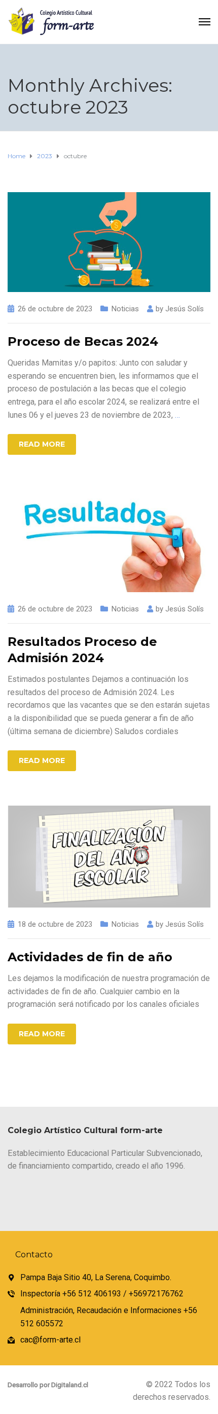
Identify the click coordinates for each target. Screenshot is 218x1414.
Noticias (125, 308)
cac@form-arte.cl (50, 1340)
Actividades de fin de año (90, 957)
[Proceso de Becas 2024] (109, 241)
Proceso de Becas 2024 (83, 341)
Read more (42, 444)
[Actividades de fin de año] (109, 855)
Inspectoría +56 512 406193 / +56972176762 (102, 1293)
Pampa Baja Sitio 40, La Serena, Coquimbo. (95, 1277)
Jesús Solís (184, 308)
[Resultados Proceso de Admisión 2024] (109, 540)
